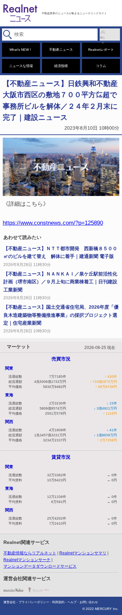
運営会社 (9, 602)
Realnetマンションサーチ (26, 559)
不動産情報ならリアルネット (29, 553)
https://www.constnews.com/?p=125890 (53, 222)
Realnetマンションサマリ (82, 553)
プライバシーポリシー (34, 602)
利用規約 (58, 602)
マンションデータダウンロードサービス (40, 566)
